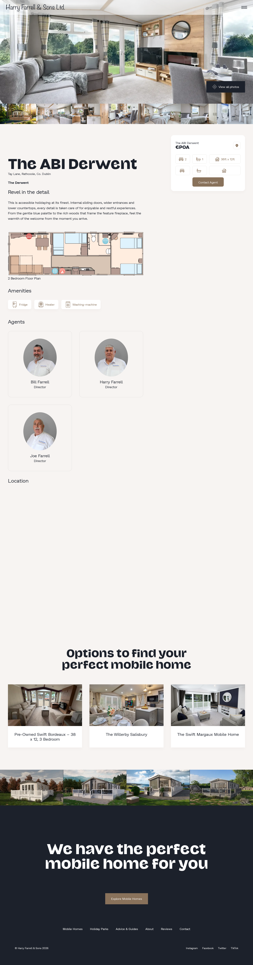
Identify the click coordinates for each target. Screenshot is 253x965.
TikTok (234, 948)
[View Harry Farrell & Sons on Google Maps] (237, 145)
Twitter (222, 948)
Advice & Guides (127, 929)
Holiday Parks (99, 929)
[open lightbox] (18, 114)
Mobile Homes (73, 929)
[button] (244, 7)
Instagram (192, 948)
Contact (185, 929)
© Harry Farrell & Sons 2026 (31, 948)
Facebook (208, 948)
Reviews (166, 929)
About (149, 929)
